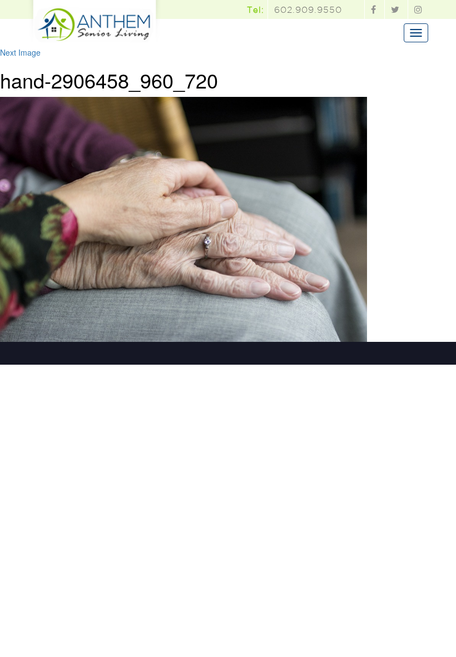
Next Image (20, 52)
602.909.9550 (308, 9)
